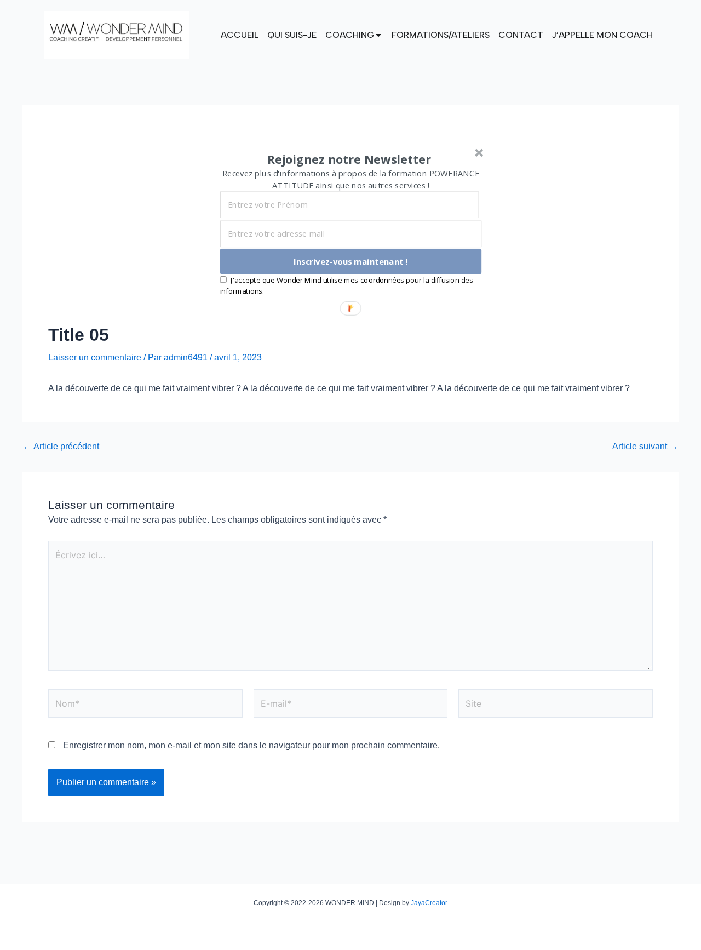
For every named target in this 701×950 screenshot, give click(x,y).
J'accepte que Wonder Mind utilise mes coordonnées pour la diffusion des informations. (346, 285)
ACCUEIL (239, 35)
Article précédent (61, 446)
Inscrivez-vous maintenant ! (351, 261)
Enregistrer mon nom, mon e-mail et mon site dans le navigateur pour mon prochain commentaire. (251, 745)
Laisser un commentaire (94, 357)
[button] (349, 159)
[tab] (239, 35)
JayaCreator (429, 903)
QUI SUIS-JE (292, 35)
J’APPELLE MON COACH (602, 35)
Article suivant (645, 446)
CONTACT (520, 35)
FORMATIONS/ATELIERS (441, 35)
